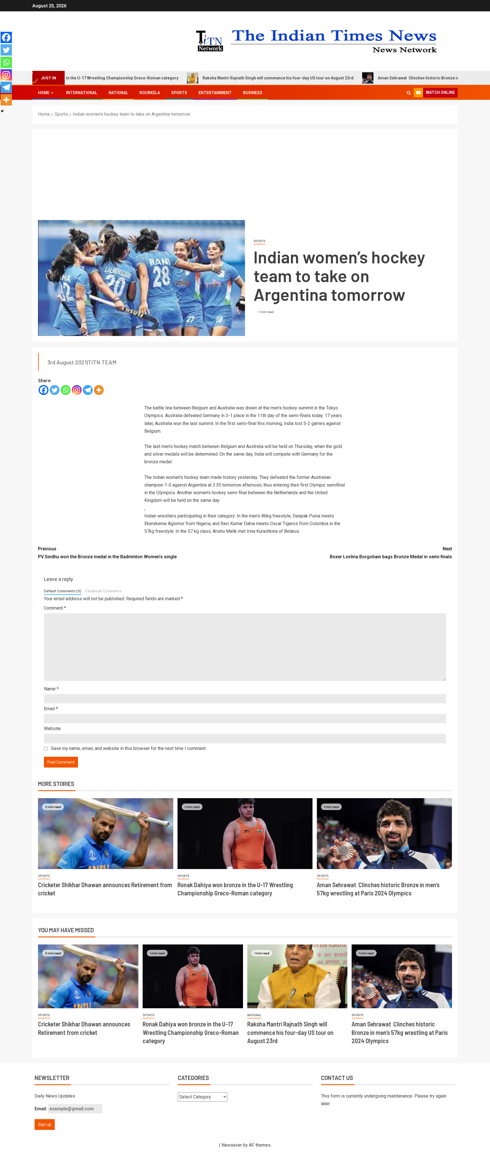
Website (52, 728)
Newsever (231, 1145)
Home (43, 92)
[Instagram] (77, 390)
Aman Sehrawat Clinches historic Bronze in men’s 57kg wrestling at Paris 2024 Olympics (400, 1032)
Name (51, 689)
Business (252, 92)
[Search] (408, 92)
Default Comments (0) (62, 591)
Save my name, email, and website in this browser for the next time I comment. (128, 748)
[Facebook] (43, 390)
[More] (99, 390)
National (118, 92)
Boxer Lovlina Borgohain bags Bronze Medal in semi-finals (391, 552)
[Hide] (2, 111)
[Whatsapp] (66, 390)
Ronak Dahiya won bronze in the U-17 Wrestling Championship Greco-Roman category (191, 1032)
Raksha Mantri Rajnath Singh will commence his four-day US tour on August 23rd (235, 78)
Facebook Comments (103, 591)
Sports (179, 92)
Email (51, 708)
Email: (41, 1108)
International (81, 92)
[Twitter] (55, 390)
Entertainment (215, 92)
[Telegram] (88, 390)
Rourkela (150, 92)
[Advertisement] (245, 177)
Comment (55, 608)
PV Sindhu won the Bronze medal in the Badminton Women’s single (107, 552)
